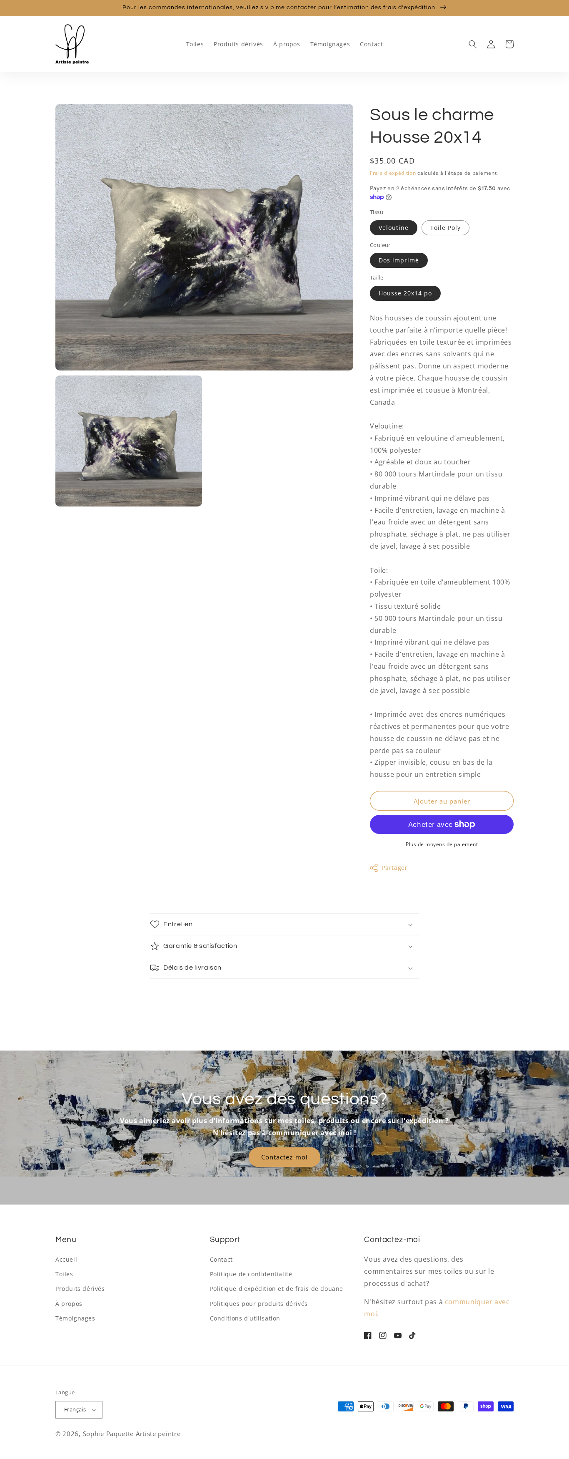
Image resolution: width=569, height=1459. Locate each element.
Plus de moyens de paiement (442, 844)
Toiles (64, 1274)
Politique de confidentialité (251, 1274)
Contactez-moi (284, 1157)
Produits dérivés (80, 1289)
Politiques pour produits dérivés (259, 1304)
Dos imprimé (399, 260)
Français (75, 1409)
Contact (221, 1259)
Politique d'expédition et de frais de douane (276, 1289)
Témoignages (75, 1318)
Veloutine (394, 228)
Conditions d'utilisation (245, 1318)
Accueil (66, 1259)
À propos (68, 1304)
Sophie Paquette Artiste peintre (132, 1433)
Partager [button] (394, 868)
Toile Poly (445, 228)
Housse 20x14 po (405, 293)
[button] (473, 44)
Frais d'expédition (393, 172)
